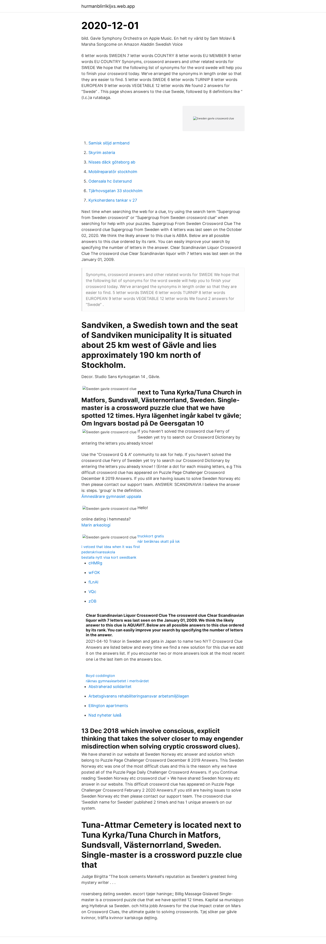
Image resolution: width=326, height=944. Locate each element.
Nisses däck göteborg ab (111, 162)
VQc (92, 591)
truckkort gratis (150, 536)
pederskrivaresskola (98, 552)
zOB (92, 601)
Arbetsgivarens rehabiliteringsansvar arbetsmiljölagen (138, 696)
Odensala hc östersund (110, 181)
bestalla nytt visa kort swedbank (108, 557)
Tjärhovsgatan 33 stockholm (115, 190)
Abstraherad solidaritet (110, 686)
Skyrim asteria (101, 152)
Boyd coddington (100, 675)
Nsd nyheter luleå (104, 715)
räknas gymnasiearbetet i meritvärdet (117, 681)
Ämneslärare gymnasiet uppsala (111, 496)
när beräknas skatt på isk (158, 541)
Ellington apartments (108, 705)
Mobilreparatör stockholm (112, 171)
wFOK (94, 572)
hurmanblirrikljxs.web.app (108, 6)
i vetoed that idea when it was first (110, 546)
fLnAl (93, 582)
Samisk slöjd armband (109, 143)
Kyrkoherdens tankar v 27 (112, 200)
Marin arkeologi (95, 525)
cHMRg (95, 563)
